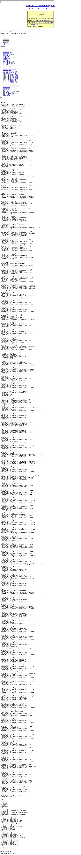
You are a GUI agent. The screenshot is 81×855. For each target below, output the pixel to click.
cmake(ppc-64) (5, 43)
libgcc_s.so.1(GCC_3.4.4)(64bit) (9, 62)
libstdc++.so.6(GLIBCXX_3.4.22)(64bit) (10, 83)
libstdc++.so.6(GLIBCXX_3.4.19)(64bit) (10, 80)
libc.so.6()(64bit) (6, 53)
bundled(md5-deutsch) (7, 41)
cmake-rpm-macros (6, 51)
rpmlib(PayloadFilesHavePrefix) (9, 93)
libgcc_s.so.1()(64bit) (7, 60)
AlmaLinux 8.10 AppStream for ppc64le (42, 8)
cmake (4, 37)
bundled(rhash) (5, 42)
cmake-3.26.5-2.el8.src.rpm (47, 20)
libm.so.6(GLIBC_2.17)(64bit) (8, 65)
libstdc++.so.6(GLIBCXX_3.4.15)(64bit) (10, 77)
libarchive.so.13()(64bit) (7, 52)
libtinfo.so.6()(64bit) (6, 87)
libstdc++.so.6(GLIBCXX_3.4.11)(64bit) (10, 75)
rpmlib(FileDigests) (6, 92)
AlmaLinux (43, 11)
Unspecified (33, 18)
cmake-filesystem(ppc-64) (8, 49)
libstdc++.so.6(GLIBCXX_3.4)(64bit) (10, 74)
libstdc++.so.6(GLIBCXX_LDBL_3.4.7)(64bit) (12, 86)
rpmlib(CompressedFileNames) (9, 91)
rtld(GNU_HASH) (6, 95)
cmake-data (5, 48)
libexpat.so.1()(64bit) (7, 58)
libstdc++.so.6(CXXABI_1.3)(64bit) (10, 71)
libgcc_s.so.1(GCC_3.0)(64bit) (8, 61)
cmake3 (4, 44)
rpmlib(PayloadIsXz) (7, 94)
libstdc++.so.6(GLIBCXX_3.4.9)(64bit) (10, 84)
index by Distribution (15, 1)
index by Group (7, 1)
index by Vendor (23, 1)
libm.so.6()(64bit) (6, 64)
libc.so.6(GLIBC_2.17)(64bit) (8, 54)
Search (51, 1)
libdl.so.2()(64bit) (6, 56)
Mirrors (45, 1)
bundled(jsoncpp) (6, 39)
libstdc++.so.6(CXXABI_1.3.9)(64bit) (10, 73)
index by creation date (32, 1)
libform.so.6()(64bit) (6, 59)
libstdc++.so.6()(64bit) (7, 70)
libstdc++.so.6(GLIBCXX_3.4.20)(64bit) (10, 81)
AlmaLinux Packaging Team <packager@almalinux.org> (42, 22)
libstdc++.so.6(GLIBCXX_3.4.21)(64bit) (10, 82)
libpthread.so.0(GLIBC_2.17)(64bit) (9, 69)
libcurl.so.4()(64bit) (6, 55)
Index (2, 1)
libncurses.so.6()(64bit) (7, 66)
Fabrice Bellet (3, 853)
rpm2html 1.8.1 (9, 851)
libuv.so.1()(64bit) (6, 88)
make (4, 90)
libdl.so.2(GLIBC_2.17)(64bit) (8, 57)
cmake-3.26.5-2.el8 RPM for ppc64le (40, 6)
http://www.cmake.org (34, 24)
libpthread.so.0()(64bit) (7, 67)
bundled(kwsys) (6, 40)
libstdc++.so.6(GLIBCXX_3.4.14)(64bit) (10, 76)
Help (48, 1)
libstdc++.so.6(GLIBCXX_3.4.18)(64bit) (10, 79)
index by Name (40, 1)
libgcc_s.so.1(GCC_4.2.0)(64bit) (9, 63)
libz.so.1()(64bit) (6, 89)
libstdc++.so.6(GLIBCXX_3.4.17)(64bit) (10, 78)
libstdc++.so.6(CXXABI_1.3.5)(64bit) (10, 72)
